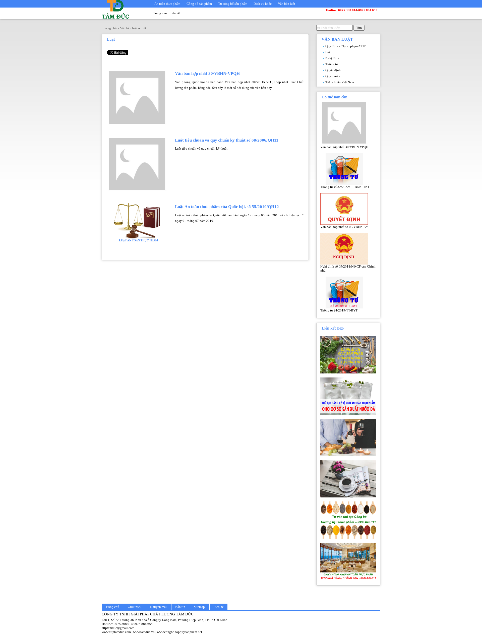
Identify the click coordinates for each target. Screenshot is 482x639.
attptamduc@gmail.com (118, 628)
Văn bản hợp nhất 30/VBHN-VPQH (207, 73)
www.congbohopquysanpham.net (179, 632)
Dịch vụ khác (263, 4)
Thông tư (331, 64)
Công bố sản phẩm (199, 4)
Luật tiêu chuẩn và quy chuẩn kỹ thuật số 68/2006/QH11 (226, 140)
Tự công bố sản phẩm (232, 4)
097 (116, 624)
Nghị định (332, 58)
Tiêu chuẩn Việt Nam (339, 82)
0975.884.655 (143, 624)
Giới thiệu (135, 607)
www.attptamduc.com (116, 632)
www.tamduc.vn (144, 632)
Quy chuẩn (332, 76)
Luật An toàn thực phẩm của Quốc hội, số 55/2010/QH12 (227, 206)
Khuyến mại (158, 607)
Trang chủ (160, 13)
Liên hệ (174, 13)
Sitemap (199, 607)
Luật (328, 52)
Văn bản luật (286, 4)
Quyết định (333, 70)
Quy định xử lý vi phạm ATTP (345, 46)
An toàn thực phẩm (167, 4)
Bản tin (180, 607)
